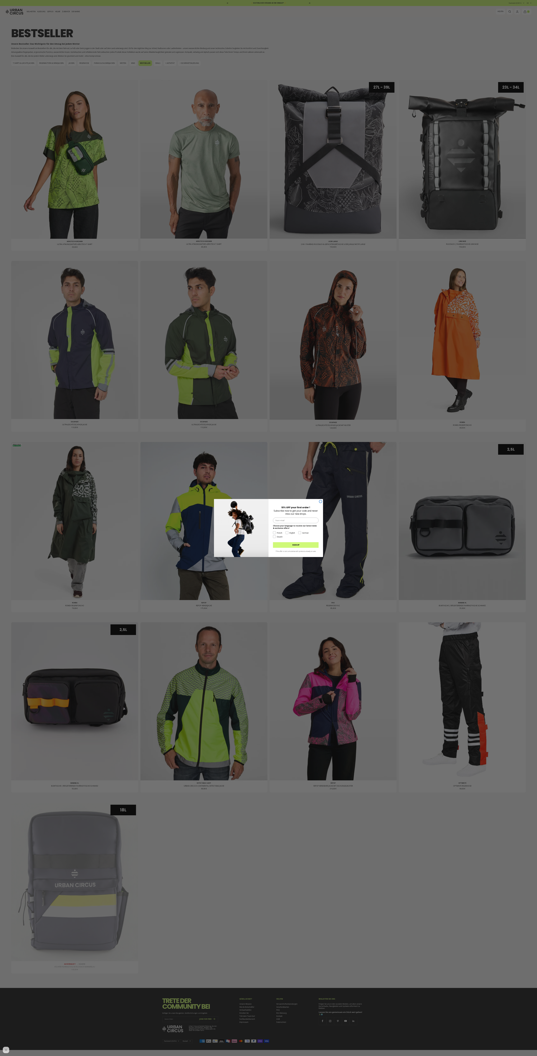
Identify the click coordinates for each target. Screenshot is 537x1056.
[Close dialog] (320, 501)
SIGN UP (295, 545)
